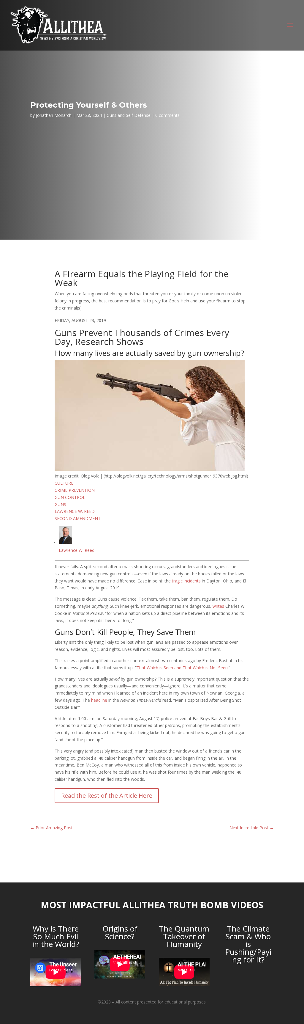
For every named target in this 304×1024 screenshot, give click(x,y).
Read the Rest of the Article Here (106, 795)
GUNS (60, 504)
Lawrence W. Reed (76, 550)
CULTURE (64, 483)
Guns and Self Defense (129, 115)
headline (99, 700)
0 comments (167, 115)
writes (218, 606)
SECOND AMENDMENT (78, 518)
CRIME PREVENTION (75, 490)
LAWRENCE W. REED (75, 511)
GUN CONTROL (70, 497)
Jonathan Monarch (54, 115)
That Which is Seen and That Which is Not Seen (182, 667)
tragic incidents (186, 581)
